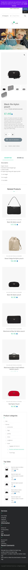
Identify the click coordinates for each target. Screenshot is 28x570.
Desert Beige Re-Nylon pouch (14, 258)
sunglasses (10, 440)
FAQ (2, 531)
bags (8, 430)
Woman (7, 424)
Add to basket (14, 140)
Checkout (3, 543)
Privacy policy (4, 529)
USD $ (25, 9)
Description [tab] (8, 158)
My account (4, 540)
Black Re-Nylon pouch (14, 222)
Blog (2, 533)
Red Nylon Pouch (14, 404)
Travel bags (12, 452)
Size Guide (4, 515)
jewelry (9, 433)
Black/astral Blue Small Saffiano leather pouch (14, 368)
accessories (10, 427)
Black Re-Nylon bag (15, 550)
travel (8, 443)
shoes (8, 437)
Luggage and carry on (14, 446)
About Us (3, 527)
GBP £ (24, 12)
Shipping (3, 517)
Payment (3, 519)
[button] (24, 55)
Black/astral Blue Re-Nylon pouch (14, 331)
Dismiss (14, 5)
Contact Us (4, 521)
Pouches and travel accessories (16, 109)
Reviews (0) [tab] (20, 158)
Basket (3, 541)
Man (6, 421)
